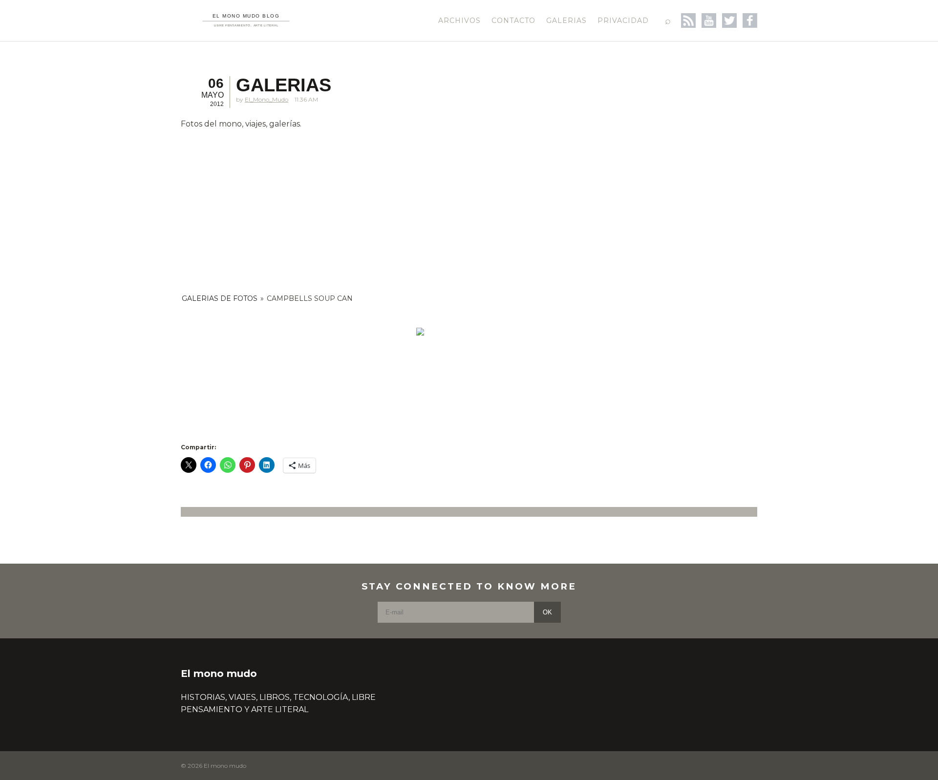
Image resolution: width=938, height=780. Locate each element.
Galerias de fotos (219, 298)
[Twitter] (729, 20)
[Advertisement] (420, 206)
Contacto (513, 20)
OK (547, 612)
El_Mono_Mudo (266, 99)
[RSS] (688, 20)
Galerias (566, 20)
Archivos (459, 20)
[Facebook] (750, 20)
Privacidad (623, 20)
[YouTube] (709, 20)
